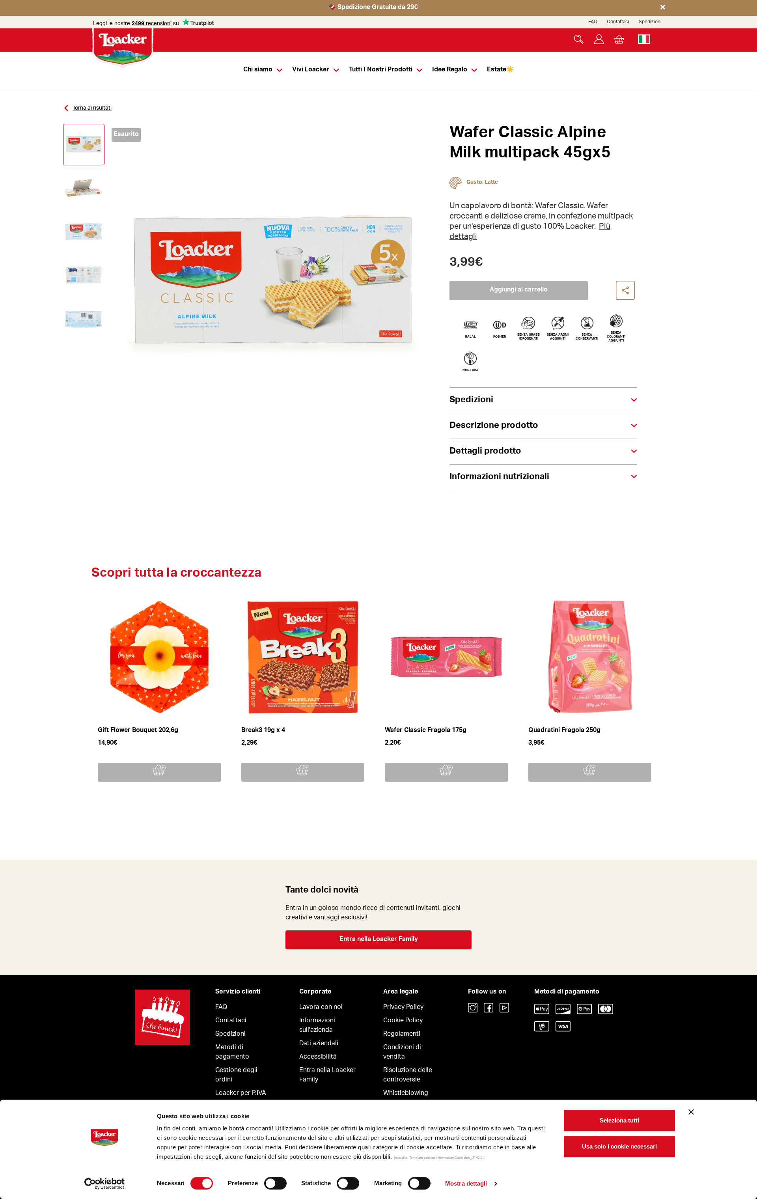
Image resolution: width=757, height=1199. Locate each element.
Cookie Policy (403, 1021)
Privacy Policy (403, 1008)
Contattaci (618, 22)
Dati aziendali (318, 1044)
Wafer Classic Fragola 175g (425, 731)
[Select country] (644, 39)
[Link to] (472, 1007)
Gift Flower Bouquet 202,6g (138, 731)
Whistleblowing (405, 1094)
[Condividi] (626, 291)
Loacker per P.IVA (240, 1094)
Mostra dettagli (466, 1183)
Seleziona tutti (619, 1120)
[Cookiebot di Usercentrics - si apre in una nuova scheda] (104, 1184)
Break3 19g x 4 (263, 731)
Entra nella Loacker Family (378, 940)
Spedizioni (650, 22)
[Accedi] (599, 39)
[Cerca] (579, 39)
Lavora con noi (321, 1008)
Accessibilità (318, 1057)
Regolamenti (401, 1034)
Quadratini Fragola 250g (564, 731)
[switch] (275, 1183)
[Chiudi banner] (691, 1112)
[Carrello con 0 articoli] (619, 39)
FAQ (592, 22)
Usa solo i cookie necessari (619, 1146)
